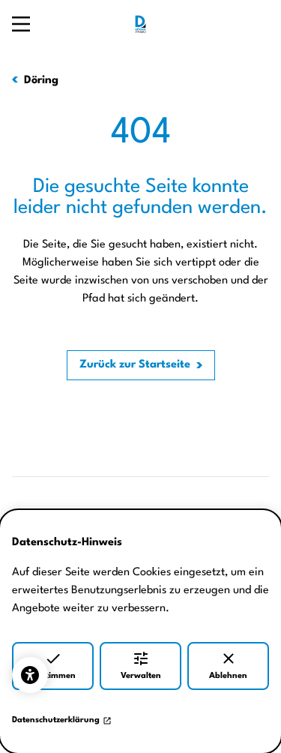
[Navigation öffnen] (21, 24)
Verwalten (141, 676)
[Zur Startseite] (141, 24)
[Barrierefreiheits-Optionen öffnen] (30, 675)
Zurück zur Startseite (134, 364)
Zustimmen (53, 676)
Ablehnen (228, 676)
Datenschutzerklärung (56, 720)
